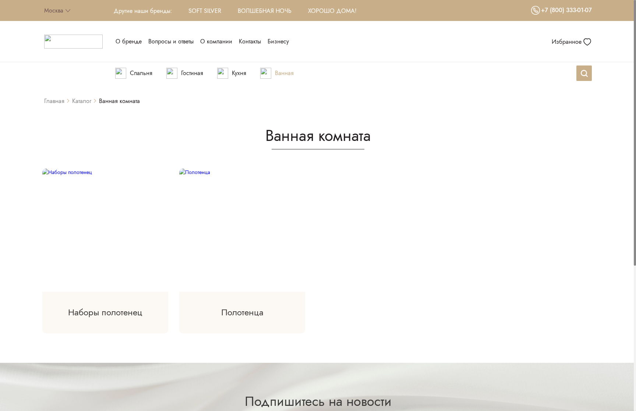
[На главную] (73, 42)
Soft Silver (204, 11)
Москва (53, 10)
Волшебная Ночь (265, 11)
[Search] (584, 73)
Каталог (81, 101)
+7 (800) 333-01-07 (566, 10)
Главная (54, 101)
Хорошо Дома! (332, 11)
